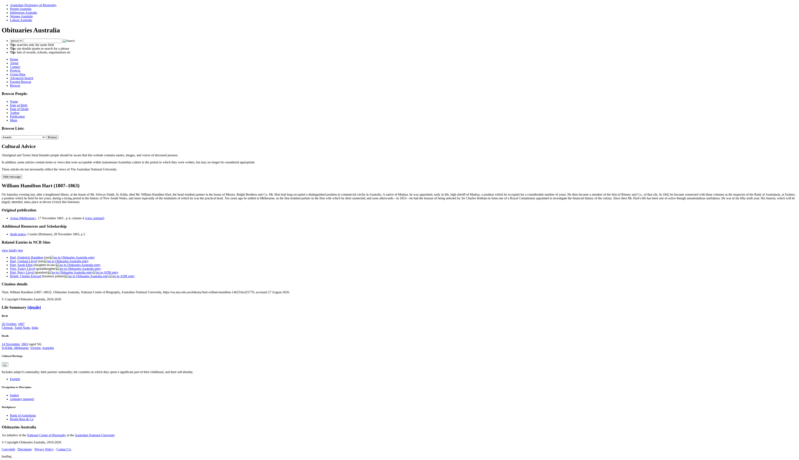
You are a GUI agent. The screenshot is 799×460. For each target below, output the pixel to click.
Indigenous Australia (23, 12)
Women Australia (21, 16)
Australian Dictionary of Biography (33, 5)
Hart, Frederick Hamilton (26, 257)
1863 (24, 344)
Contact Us (63, 449)
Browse (15, 85)
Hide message (12, 176)
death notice (18, 234)
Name (14, 101)
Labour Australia (21, 20)
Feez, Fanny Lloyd (22, 268)
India (35, 327)
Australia (48, 348)
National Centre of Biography (46, 435)
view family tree (12, 250)
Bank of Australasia (23, 415)
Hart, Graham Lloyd (23, 261)
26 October (9, 324)
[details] (34, 307)
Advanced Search (21, 78)
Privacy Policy (44, 449)
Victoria (35, 348)
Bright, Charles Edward (25, 276)
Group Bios (17, 74)
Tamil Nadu (22, 327)
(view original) (94, 218)
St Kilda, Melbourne (15, 348)
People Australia (20, 9)
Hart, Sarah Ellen (21, 265)
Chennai (7, 327)
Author (14, 113)
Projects (15, 70)
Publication (17, 116)
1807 (21, 324)
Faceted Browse (20, 82)
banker (14, 395)
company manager (22, 399)
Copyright (8, 449)
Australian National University (95, 435)
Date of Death (19, 109)
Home (14, 59)
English (15, 379)
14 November (11, 344)
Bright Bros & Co (21, 419)
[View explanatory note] (5, 364)
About (14, 63)
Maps (13, 120)
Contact (15, 67)
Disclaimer (25, 449)
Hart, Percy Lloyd (22, 272)
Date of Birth (18, 105)
